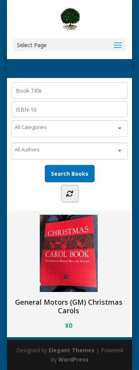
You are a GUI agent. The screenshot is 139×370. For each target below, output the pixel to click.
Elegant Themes (72, 350)
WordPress (73, 359)
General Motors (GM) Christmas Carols (68, 306)
